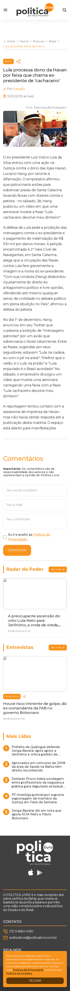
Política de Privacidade (28, 969)
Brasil (8, 61)
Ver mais (56, 569)
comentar (17, 550)
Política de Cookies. (19, 973)
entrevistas (12, 696)
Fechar (35, 980)
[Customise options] (64, 10)
